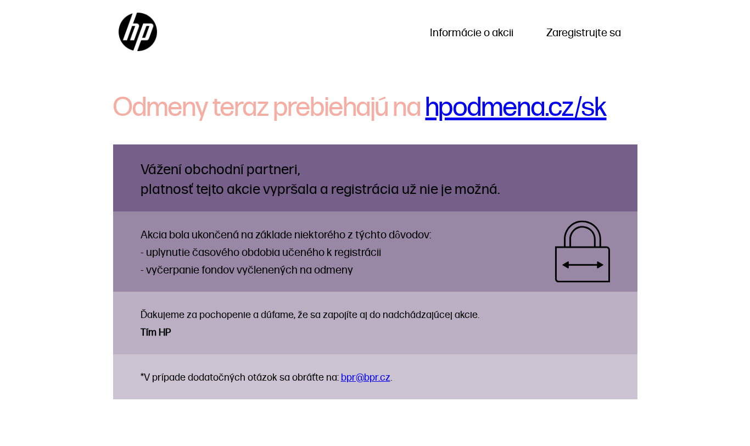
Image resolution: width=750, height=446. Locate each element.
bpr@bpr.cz (365, 376)
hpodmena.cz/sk (516, 104)
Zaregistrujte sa (583, 32)
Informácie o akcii (471, 32)
